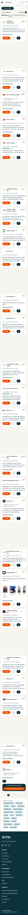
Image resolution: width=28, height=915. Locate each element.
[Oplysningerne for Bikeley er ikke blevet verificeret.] (12, 769)
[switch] (2, 12)
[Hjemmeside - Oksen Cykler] (13, 310)
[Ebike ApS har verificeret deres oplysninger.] (13, 679)
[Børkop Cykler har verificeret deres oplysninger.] (16, 143)
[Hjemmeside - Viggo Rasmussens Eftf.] (13, 202)
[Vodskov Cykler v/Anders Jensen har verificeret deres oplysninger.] (21, 210)
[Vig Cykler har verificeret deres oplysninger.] (14, 71)
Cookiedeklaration (6, 874)
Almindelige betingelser (7, 877)
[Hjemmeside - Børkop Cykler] (13, 157)
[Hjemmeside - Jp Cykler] (13, 518)
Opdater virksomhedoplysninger (10, 893)
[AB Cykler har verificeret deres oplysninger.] (13, 251)
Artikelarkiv (4, 883)
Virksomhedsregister (7, 861)
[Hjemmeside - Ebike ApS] (13, 692)
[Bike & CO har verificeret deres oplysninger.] (13, 410)
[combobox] (11, 2)
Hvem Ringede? (6, 899)
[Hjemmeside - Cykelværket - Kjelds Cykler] (13, 381)
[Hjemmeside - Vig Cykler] (13, 87)
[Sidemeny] (27, 2)
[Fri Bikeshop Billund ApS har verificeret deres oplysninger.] (21, 611)
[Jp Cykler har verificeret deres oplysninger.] (13, 501)
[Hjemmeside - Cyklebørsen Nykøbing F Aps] (13, 671)
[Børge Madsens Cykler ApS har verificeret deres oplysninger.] (21, 552)
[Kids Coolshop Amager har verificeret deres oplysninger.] (21, 95)
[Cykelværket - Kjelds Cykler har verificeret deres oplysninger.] (21, 365)
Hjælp (3, 880)
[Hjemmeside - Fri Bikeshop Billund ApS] (13, 624)
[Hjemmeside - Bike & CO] (13, 423)
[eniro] (2, 2)
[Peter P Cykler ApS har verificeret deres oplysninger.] (18, 388)
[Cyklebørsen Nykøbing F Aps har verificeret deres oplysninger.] (21, 658)
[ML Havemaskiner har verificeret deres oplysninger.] (18, 699)
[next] (22, 795)
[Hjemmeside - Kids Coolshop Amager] (13, 112)
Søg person (4, 896)
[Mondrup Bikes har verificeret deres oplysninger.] (16, 572)
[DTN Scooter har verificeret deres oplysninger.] (15, 746)
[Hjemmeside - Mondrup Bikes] (13, 604)
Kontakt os (4, 864)
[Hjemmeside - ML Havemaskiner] (13, 712)
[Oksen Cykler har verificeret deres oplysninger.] (15, 296)
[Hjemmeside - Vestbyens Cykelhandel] (13, 38)
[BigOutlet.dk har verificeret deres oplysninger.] (15, 318)
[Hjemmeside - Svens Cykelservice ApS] (13, 473)
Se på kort (21, 12)
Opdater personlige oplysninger (9, 890)
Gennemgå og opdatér (15, 788)
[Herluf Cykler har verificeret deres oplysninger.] (15, 119)
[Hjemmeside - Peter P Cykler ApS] (13, 403)
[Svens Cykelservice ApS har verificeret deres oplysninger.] (21, 457)
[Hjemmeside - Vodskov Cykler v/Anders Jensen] (13, 223)
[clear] (19, 2)
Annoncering (5, 859)
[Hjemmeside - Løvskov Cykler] (13, 243)
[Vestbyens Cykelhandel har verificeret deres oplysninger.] (21, 22)
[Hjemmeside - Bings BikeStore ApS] (13, 493)
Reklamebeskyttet (7, 34)
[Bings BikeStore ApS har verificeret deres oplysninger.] (19, 480)
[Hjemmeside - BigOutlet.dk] (13, 331)
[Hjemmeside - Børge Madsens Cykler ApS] (13, 565)
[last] (25, 795)
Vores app (4, 902)
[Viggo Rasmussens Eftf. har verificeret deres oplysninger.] (21, 189)
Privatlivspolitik (5, 872)
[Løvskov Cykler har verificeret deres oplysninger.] (16, 231)
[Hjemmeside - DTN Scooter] (13, 762)
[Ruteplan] (18, 38)
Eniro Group (4, 853)
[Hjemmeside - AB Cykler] (13, 264)
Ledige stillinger (5, 856)
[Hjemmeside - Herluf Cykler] (13, 135)
